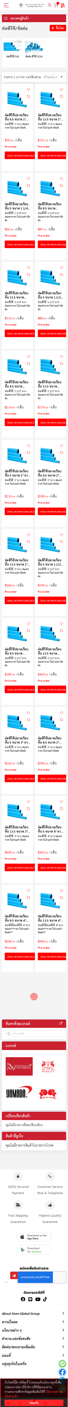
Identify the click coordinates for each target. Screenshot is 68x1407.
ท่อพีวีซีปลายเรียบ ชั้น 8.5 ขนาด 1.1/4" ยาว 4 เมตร (50, 206)
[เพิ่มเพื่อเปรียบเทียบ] (28, 96)
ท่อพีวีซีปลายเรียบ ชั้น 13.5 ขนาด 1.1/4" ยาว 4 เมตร (17, 295)
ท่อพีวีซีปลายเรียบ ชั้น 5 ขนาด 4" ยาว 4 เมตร (50, 829)
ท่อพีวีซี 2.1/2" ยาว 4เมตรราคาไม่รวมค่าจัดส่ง (50, 572)
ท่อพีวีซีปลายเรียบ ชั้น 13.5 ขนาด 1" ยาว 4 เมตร (49, 117)
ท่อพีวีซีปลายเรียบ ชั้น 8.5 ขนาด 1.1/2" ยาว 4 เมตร (17, 384)
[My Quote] (62, 5)
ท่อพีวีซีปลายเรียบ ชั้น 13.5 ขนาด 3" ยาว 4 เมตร (16, 829)
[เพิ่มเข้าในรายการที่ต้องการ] (28, 89)
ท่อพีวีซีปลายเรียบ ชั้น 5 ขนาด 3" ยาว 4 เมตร (17, 740)
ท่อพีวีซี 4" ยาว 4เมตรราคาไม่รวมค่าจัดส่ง (50, 837)
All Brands (60, 1023)
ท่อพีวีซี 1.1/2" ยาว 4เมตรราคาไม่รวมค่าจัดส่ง (50, 305)
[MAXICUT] (48, 1066)
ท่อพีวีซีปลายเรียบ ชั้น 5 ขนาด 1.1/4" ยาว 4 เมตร (17, 206)
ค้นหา (49, 5)
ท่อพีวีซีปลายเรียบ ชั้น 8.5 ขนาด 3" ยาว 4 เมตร (49, 740)
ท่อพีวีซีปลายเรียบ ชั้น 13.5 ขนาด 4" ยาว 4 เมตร (49, 918)
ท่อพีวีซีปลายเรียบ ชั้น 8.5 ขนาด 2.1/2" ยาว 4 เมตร (17, 651)
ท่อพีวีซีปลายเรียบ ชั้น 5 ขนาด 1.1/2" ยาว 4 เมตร (50, 295)
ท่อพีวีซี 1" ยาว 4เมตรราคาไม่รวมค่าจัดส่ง (17, 125)
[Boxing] (48, 1093)
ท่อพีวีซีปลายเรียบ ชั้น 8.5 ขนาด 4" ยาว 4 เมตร (16, 918)
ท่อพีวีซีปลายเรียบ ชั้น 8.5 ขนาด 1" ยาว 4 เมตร (16, 117)
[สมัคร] (14, 1275)
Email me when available (20, 155)
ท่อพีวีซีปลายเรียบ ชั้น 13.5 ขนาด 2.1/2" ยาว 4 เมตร (50, 651)
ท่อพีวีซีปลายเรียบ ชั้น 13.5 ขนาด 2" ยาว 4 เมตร (16, 562)
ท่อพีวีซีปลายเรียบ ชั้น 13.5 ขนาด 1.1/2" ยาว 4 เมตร (50, 384)
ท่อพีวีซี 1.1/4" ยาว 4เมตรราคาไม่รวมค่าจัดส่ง (17, 216)
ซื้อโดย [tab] (60, 28)
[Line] (62, 1364)
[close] (63, 1401)
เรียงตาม (36, 77)
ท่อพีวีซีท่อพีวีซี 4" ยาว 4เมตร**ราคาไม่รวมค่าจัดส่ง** (17, 928)
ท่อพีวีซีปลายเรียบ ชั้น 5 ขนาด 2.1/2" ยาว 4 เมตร (50, 562)
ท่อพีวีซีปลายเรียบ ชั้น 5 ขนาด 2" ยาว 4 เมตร (17, 473)
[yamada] (19, 1093)
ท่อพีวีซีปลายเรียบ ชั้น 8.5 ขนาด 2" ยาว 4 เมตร (49, 473)
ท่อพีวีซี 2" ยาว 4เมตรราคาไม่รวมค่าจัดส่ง (17, 481)
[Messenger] (62, 1372)
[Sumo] (19, 1066)
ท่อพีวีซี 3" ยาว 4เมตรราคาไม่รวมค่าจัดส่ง (17, 748)
